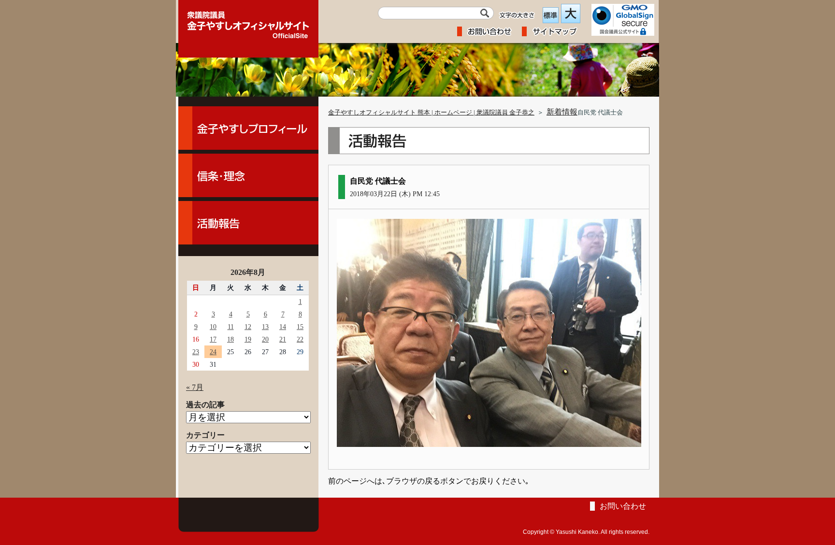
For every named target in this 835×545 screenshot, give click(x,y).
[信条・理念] (248, 175)
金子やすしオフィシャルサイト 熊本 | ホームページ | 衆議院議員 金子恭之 (431, 112)
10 (213, 326)
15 (300, 326)
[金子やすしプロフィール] (248, 128)
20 (265, 339)
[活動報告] (248, 222)
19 (248, 339)
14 (282, 326)
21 (282, 339)
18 (230, 339)
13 (265, 326)
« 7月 (194, 387)
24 (213, 352)
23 (195, 352)
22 (300, 339)
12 (248, 326)
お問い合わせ (623, 506)
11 (231, 326)
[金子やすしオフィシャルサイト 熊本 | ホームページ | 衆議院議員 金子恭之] (248, 21)
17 (213, 339)
